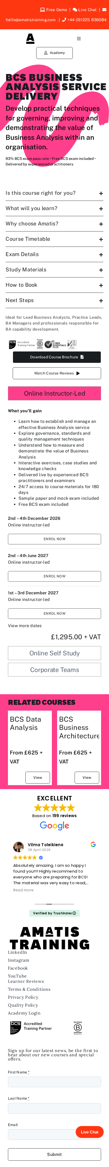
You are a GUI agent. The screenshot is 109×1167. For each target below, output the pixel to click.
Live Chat (87, 9)
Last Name (19, 1098)
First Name (19, 1072)
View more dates (25, 625)
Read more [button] (23, 890)
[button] (54, 193)
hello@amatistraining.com (31, 19)
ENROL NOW (54, 539)
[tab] (54, 393)
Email (13, 1125)
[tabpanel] (54, 524)
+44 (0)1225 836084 (86, 19)
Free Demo (56, 9)
